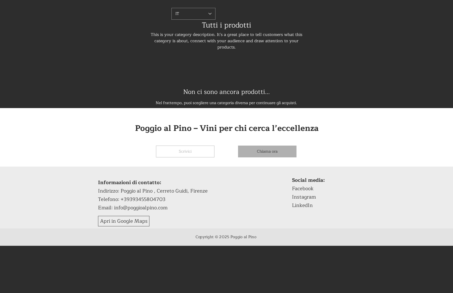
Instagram (304, 197)
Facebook (303, 188)
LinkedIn (302, 205)
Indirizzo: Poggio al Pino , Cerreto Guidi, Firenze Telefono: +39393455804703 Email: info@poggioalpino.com (153, 195)
